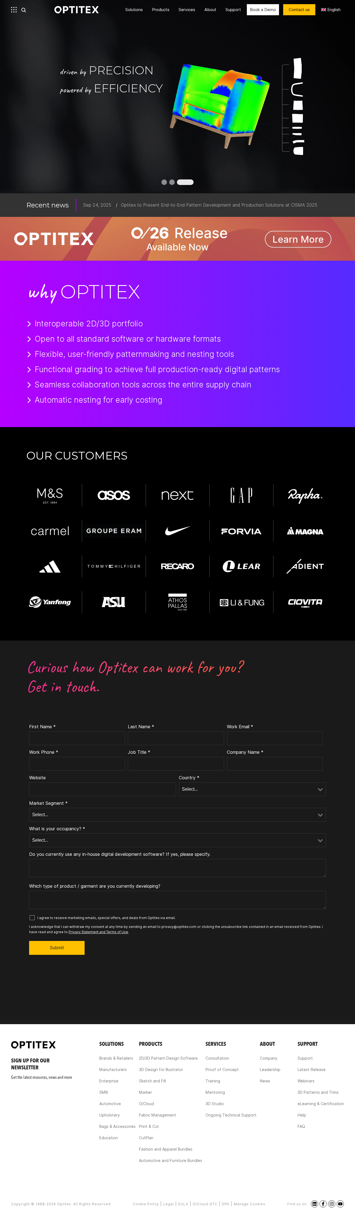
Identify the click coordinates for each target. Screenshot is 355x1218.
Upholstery (109, 1115)
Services (187, 9)
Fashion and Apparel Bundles (165, 1149)
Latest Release (312, 1069)
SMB (103, 1092)
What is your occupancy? (57, 828)
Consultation (217, 1058)
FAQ (301, 1126)
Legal (168, 1204)
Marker (145, 1092)
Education (108, 1138)
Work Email (240, 726)
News (265, 1081)
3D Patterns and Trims (318, 1092)
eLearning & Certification (321, 1104)
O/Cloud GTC (205, 1204)
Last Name (141, 726)
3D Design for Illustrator (161, 1069)
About (210, 9)
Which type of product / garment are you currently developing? (94, 886)
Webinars (306, 1081)
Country (189, 777)
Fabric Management (157, 1115)
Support (233, 9)
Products (160, 9)
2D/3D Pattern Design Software (168, 1058)
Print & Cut (149, 1126)
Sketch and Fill (152, 1081)
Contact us (299, 9)
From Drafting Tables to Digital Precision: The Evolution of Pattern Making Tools (203, 205)
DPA (225, 1204)
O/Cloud (146, 1104)
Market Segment (48, 803)
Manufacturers (113, 1069)
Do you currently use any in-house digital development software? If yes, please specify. (120, 854)
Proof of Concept (222, 1069)
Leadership (270, 1069)
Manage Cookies (249, 1204)
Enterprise (108, 1081)
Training (213, 1081)
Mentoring (215, 1092)
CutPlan (146, 1138)
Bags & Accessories (117, 1126)
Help (302, 1115)
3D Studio (215, 1104)
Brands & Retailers (116, 1058)
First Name (42, 726)
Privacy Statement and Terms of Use (98, 932)
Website (37, 777)
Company (268, 1058)
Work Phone (43, 752)
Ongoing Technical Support (231, 1115)
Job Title (139, 752)
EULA (183, 1204)
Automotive (110, 1104)
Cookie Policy (146, 1204)
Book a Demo (263, 9)
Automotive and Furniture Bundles (170, 1160)
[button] (164, 182)
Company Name (245, 752)
